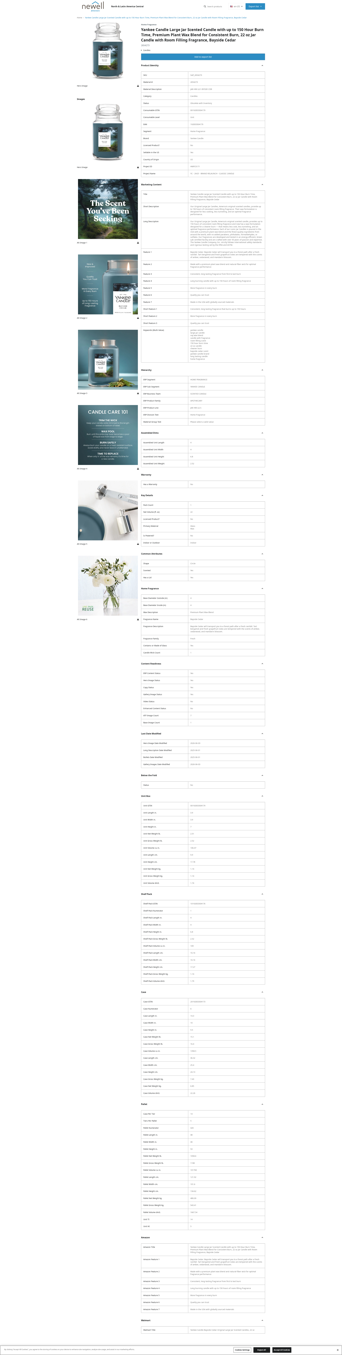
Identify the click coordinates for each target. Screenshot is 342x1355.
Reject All (261, 1350)
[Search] (205, 6)
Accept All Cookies (282, 1350)
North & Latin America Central (127, 6)
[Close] (338, 1350)
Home (79, 17)
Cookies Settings (242, 1350)
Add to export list (203, 56)
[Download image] (138, 86)
